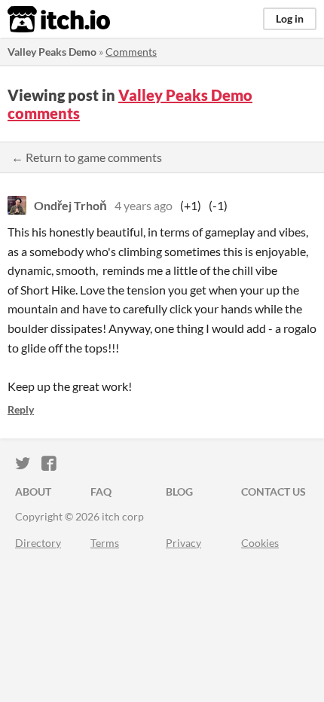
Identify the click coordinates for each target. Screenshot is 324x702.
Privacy (183, 542)
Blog (179, 491)
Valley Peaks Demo (52, 51)
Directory (38, 542)
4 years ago (144, 205)
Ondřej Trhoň (70, 205)
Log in (290, 18)
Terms (104, 542)
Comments (131, 51)
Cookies (260, 542)
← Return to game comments (86, 157)
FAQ (101, 491)
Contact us (273, 491)
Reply (21, 409)
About (33, 491)
